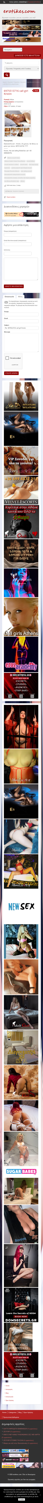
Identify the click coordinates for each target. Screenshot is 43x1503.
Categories (12, 1412)
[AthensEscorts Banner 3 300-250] (21, 475)
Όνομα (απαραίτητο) (10, 231)
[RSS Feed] (4, 2)
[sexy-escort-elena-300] (21, 1204)
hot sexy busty (33, 164)
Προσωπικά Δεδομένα (11, 1417)
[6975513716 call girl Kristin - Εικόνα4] (27, 130)
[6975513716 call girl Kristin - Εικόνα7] (20, 134)
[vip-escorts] (21, 445)
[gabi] (21, 748)
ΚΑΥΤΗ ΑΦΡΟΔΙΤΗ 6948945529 (15, 1429)
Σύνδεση (37, 2)
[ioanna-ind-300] (21, 1165)
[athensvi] (21, 888)
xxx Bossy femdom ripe (12, 181)
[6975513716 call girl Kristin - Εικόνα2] (14, 130)
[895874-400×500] (21, 1286)
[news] (21, 923)
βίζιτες (23, 181)
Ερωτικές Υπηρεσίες (13, 82)
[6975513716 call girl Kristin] (18, 119)
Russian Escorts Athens (12, 171)
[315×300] (21, 538)
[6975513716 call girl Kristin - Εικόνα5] (8, 134)
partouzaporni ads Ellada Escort (22, 168)
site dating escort (26, 171)
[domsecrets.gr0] (21, 1321)
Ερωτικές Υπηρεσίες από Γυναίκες (30, 82)
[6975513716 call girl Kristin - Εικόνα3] (20, 130)
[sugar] (21, 1177)
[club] (21, 1029)
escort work (23, 164)
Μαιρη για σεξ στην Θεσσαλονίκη (15, 1443)
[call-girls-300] (21, 635)
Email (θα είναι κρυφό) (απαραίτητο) (15, 240)
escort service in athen (12, 164)
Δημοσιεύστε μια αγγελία (27, 55)
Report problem (11, 197)
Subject (6, 325)
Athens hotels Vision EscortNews (15, 161)
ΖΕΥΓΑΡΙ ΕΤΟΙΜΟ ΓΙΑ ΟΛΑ (13, 1440)
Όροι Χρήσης (10, 1400)
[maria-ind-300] (21, 958)
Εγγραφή (30, 2)
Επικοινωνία (9, 1397)
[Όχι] (40, 1495)
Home (7, 1386)
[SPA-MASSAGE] (21, 1064)
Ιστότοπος (7, 250)
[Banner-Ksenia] (21, 853)
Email (6, 318)
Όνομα (6, 311)
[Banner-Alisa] (21, 783)
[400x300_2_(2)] (21, 698)
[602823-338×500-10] (21, 1243)
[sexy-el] (21, 1130)
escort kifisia (31, 161)
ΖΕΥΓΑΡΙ (6, 1431)
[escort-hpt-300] (21, 994)
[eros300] (21, 672)
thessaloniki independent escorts (15, 174)
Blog (7, 1393)
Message (7, 332)
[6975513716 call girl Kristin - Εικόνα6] (14, 134)
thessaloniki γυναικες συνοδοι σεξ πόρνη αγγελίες (20, 178)
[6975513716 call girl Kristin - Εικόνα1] (8, 130)
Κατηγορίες (9, 1389)
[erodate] (21, 567)
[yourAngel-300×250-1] (21, 596)
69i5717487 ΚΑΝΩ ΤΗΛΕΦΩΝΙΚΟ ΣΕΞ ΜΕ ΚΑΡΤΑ (21, 1434)
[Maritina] (21, 1099)
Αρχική (5, 82)
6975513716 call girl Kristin (16, 92)
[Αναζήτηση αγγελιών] (7, 75)
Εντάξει (21, 1499)
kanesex (7, 168)
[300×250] (21, 410)
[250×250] (18, 1351)
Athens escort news (13, 158)
